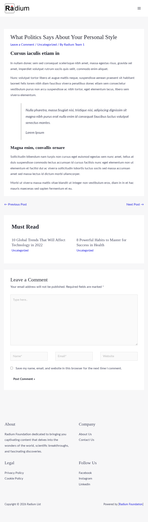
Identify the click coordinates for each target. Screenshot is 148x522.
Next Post (135, 204)
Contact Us (86, 439)
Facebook (85, 472)
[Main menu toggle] (139, 8)
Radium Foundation (131, 504)
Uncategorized (47, 44)
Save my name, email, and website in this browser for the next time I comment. (69, 368)
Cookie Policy (14, 478)
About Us (85, 434)
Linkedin (84, 484)
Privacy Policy (14, 472)
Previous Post (15, 204)
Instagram (85, 478)
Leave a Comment (22, 44)
